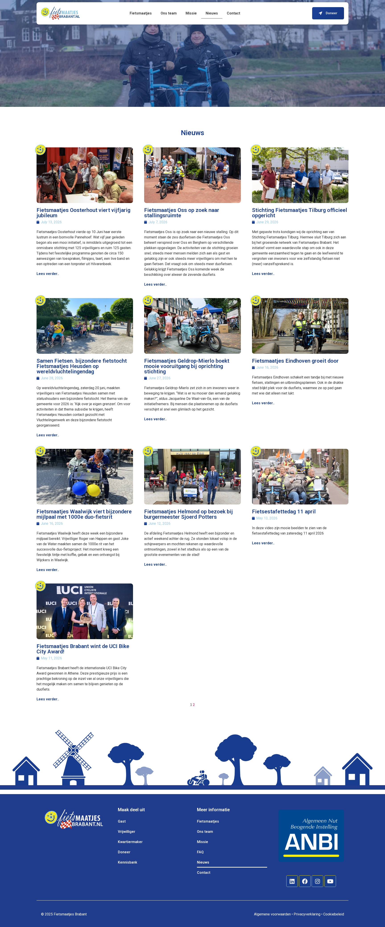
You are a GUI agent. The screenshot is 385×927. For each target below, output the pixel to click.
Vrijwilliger (126, 831)
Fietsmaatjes (141, 13)
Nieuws (212, 13)
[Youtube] (330, 881)
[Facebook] (304, 881)
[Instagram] (317, 881)
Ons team (169, 13)
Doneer (124, 852)
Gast (122, 821)
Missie (191, 13)
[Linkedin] (292, 881)
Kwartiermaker (130, 842)
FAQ (200, 852)
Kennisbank (127, 862)
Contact (233, 13)
